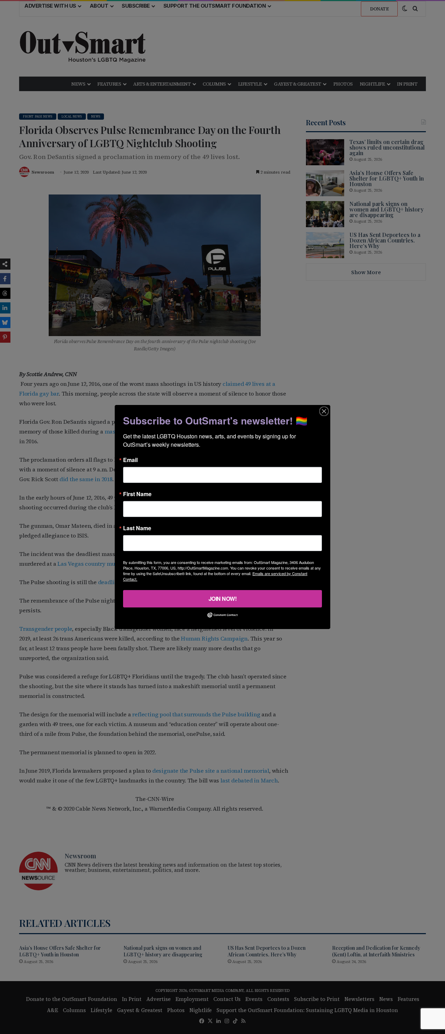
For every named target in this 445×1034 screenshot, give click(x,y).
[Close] (324, 411)
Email (130, 460)
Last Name (137, 528)
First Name (137, 494)
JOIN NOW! (223, 599)
